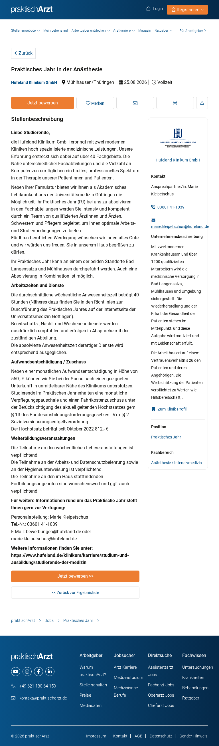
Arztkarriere (122, 31)
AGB (139, 736)
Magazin (144, 31)
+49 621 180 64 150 (37, 686)
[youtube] (15, 671)
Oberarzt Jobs (161, 695)
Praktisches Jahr (166, 437)
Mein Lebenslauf (55, 31)
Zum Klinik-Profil (171, 409)
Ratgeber (161, 31)
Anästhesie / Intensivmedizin (176, 462)
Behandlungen (195, 687)
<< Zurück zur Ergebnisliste (75, 592)
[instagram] (27, 671)
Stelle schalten (93, 685)
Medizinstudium (128, 677)
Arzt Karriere (125, 667)
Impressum (96, 736)
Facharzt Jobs (161, 685)
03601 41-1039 (170, 207)
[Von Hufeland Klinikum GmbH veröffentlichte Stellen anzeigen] (178, 138)
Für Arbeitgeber (191, 31)
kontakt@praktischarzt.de (42, 698)
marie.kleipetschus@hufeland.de (180, 226)
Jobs (49, 620)
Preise (85, 695)
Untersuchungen (197, 667)
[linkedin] (49, 671)
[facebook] (38, 671)
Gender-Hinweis (193, 736)
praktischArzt (23, 620)
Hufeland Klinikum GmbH (34, 82)
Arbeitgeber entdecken (89, 31)
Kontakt (120, 736)
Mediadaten (91, 705)
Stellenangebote (23, 31)
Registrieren (188, 9)
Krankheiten (193, 677)
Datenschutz (161, 736)
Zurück (25, 53)
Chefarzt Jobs (161, 705)
